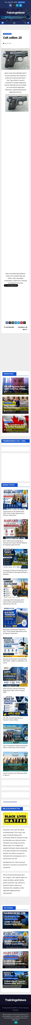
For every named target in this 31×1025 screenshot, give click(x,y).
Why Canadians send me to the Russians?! (14, 425)
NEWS (18, 916)
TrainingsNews (15, 12)
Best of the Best (9, 936)
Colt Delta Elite (9, 327)
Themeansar (15, 1010)
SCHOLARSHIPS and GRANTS (11, 919)
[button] (25, 23)
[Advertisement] (15, 175)
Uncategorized (7, 33)
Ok (16, 1022)
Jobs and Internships (10, 916)
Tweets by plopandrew (10, 801)
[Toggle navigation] (14, 23)
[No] (29, 1019)
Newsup (25, 1007)
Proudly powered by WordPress (10, 1007)
